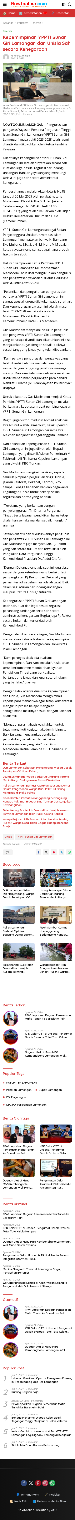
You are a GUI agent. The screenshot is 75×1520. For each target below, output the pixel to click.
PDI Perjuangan (16, 1097)
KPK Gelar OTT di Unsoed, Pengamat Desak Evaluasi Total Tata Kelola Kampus (48, 1035)
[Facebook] (24, 1483)
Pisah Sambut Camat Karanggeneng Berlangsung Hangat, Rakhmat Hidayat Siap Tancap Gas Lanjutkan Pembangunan (37, 801)
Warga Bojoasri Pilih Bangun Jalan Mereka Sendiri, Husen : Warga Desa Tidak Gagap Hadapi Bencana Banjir (35, 823)
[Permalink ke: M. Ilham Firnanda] (7, 57)
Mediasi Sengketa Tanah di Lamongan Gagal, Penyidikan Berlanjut (32, 1270)
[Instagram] (45, 1483)
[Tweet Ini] (46, 852)
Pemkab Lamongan (19, 1090)
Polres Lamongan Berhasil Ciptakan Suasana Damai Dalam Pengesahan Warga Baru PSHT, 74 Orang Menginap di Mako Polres (36, 789)
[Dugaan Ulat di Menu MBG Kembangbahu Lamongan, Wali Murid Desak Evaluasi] (10, 1055)
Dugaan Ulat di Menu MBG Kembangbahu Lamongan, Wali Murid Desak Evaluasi (45, 1053)
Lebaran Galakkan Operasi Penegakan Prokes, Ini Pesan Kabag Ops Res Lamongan (42, 1380)
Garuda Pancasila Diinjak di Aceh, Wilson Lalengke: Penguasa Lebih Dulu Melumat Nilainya (35, 1284)
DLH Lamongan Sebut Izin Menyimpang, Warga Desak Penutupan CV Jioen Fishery (37, 769)
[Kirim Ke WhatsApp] (69, 852)
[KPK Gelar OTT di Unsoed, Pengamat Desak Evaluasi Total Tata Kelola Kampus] (10, 1037)
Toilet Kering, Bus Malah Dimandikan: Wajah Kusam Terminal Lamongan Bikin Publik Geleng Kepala (35, 812)
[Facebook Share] (38, 852)
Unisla (8, 836)
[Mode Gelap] (63, 4)
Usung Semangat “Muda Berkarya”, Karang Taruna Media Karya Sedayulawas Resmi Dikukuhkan (36, 778)
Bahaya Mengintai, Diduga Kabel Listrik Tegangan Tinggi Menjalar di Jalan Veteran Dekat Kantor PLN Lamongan (39, 1419)
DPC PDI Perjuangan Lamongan (26, 1104)
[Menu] (5, 4)
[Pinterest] (38, 1483)
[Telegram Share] (61, 852)
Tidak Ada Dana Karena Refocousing (35, 1445)
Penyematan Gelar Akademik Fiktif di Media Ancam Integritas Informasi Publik (55, 1184)
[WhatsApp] (52, 1483)
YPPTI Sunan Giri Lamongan (34, 836)
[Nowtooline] (28, 4)
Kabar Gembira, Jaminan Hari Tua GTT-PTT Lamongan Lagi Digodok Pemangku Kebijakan (41, 1433)
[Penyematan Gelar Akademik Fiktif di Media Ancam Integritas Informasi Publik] (56, 1168)
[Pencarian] (70, 4)
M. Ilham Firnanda (20, 55)
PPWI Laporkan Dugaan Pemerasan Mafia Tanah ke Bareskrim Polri (48, 1017)
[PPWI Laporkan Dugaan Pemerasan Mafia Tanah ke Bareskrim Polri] (10, 1018)
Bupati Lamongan (50, 1090)
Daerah (7, 31)
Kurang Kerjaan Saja (25, 1392)
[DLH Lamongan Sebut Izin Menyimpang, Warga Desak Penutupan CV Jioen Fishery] (19, 878)
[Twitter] (31, 1483)
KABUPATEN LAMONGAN (21, 1082)
